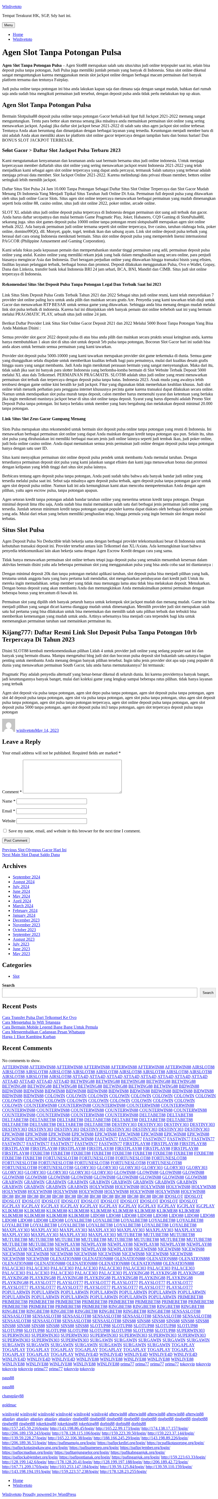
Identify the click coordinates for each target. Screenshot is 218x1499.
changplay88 (13, 1396)
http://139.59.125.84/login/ (122, 1466)
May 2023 (21, 953)
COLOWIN (55, 1095)
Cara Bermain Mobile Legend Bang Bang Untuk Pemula (50, 1027)
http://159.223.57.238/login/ (75, 1471)
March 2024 (23, 905)
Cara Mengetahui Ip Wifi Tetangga (31, 1022)
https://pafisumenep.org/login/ (94, 1447)
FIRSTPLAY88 (136, 1143)
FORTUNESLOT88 (60, 1158)
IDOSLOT (174, 1196)
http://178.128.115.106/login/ (76, 1433)
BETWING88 (82, 1081)
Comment (12, 792)
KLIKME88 (12, 1210)
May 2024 (21, 896)
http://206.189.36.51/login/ (24, 1442)
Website (8, 821)
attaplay (8, 1419)
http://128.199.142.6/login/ (24, 1462)
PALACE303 (13, 1268)
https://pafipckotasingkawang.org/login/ (35, 1447)
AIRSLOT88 (203, 1067)
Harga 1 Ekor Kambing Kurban (29, 1036)
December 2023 (26, 920)
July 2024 (21, 886)
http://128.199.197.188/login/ (118, 1462)
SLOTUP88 (100, 1325)
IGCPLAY (11, 1206)
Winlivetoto (12, 6)
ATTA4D (80, 1076)
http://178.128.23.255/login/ (123, 1471)
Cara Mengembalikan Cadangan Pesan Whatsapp (43, 1032)
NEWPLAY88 (67, 1244)
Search (8, 985)
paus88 (8, 1378)
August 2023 (24, 939)
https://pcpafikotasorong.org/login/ (175, 1442)
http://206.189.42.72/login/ (166, 1462)
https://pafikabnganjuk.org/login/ (138, 1452)
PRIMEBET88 (190, 1297)
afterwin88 (118, 1414)
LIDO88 (97, 1215)
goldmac (9, 1405)
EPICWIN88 (13, 1134)
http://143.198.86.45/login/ (72, 1428)
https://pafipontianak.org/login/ (85, 1457)
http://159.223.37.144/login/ (171, 1433)
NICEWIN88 (145, 1249)
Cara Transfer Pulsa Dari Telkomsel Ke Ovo (39, 1017)
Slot (16, 976)
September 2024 (26, 877)
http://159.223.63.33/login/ (183, 1457)
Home (18, 34)
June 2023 (21, 949)
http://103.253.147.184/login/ (74, 1466)
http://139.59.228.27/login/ (24, 1438)
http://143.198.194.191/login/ (26, 1471)
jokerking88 (46, 1423)
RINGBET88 (120, 1306)
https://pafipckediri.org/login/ (121, 1442)
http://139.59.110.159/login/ (169, 1466)
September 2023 (26, 934)
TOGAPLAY (183, 1345)
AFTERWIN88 (15, 1067)
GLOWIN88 (125, 1172)
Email (8, 811)
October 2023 (24, 929)
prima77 (127, 1364)
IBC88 (8, 1196)
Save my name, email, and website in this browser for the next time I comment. (75, 831)
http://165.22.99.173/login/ (118, 1428)
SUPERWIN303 (191, 1330)
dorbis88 (107, 1423)
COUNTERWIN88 (40, 1105)
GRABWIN (12, 1182)
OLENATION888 (65, 1258)
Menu (8, 25)
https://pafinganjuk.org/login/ (136, 1457)
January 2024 (24, 915)
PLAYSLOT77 (43, 1282)
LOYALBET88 (78, 1220)
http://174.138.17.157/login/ (164, 1428)
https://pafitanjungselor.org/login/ (82, 1452)
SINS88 (129, 1321)
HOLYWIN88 (101, 1186)
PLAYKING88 (136, 1273)
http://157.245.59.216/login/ (25, 1428)
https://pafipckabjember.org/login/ (30, 1457)
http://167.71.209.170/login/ (25, 1466)
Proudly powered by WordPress (49, 1494)
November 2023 (26, 925)
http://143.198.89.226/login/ (164, 1438)
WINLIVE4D (86, 1354)
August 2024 (24, 881)
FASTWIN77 (106, 1139)
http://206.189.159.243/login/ (26, 1433)
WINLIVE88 (87, 1359)
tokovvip (187, 1364)
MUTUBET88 (129, 1234)
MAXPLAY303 (16, 1230)
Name (8, 801)
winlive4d (10, 1414)
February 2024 (25, 910)
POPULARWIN (16, 1292)
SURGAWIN (101, 1340)
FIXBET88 (40, 1153)
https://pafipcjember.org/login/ (145, 1447)
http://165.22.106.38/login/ (70, 1438)
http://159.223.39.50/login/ (124, 1433)
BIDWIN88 (189, 1086)
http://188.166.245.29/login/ (117, 1438)
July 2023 (21, 944)
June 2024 (21, 891)
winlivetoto (25, 730)
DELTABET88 (152, 1115)
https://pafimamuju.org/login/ (72, 1442)
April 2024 (22, 901)
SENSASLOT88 (185, 1311)
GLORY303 (85, 1167)
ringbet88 (81, 1419)
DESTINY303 (124, 1124)
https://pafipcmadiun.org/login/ (27, 1452)
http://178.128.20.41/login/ (70, 1462)
